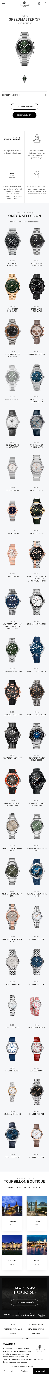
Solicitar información (24, 106)
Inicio (13, 1325)
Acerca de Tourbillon (13, 1329)
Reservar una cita (24, 115)
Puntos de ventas (36, 1325)
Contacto (36, 1333)
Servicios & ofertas (36, 1329)
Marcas (13, 1333)
